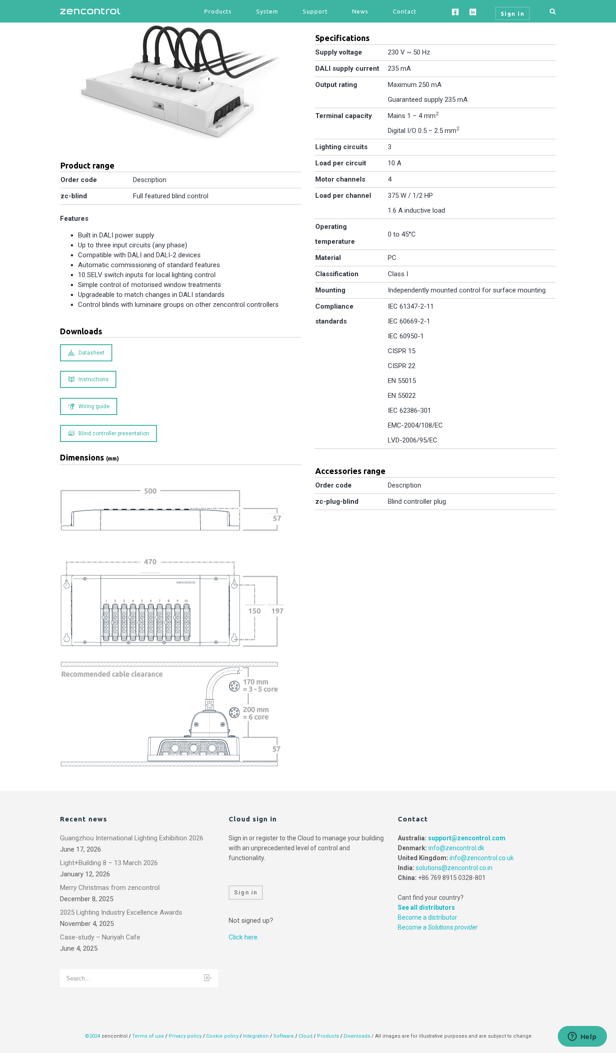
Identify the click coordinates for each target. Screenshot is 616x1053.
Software (283, 1036)
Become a (438, 927)
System (267, 11)
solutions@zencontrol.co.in (454, 867)
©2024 (92, 1036)
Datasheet (91, 353)
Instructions (93, 379)
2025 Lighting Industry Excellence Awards (121, 912)
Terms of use (148, 1036)
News (360, 11)
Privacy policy (185, 1036)
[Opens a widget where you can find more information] (582, 1037)
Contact (405, 11)
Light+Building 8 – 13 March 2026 (109, 863)
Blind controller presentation (113, 433)
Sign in (245, 892)
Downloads (357, 1036)
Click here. (244, 937)
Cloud (306, 1036)
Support (315, 11)
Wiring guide (94, 406)
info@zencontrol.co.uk (482, 858)
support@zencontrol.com (467, 838)
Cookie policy (222, 1036)
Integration (256, 1036)
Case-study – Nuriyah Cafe (100, 937)
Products (218, 11)
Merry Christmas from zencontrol (110, 888)
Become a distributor (427, 917)
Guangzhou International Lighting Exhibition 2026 (131, 838)
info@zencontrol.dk (456, 848)
